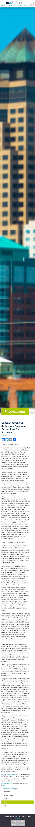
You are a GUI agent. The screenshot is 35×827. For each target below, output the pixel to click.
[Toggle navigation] (31, 3)
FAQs (5, 806)
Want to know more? (18, 824)
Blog (5, 802)
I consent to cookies (18, 821)
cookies (17, 818)
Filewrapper (15, 411)
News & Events (8, 795)
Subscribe (7, 791)
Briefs (5, 799)
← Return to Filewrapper (9, 789)
